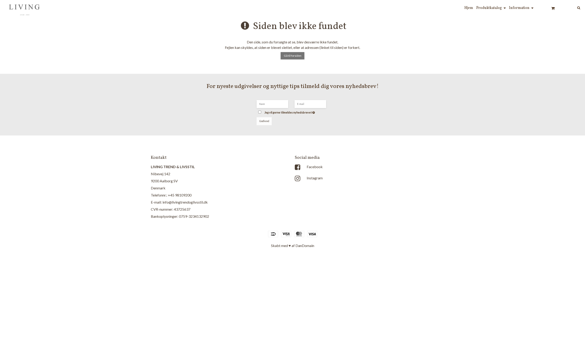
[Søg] (573, 7)
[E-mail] (310, 104)
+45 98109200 (179, 195)
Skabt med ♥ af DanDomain (292, 245)
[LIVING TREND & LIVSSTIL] (25, 8)
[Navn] (272, 104)
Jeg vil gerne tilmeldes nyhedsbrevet (296, 111)
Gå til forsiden (292, 55)
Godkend (264, 121)
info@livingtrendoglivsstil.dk (185, 202)
